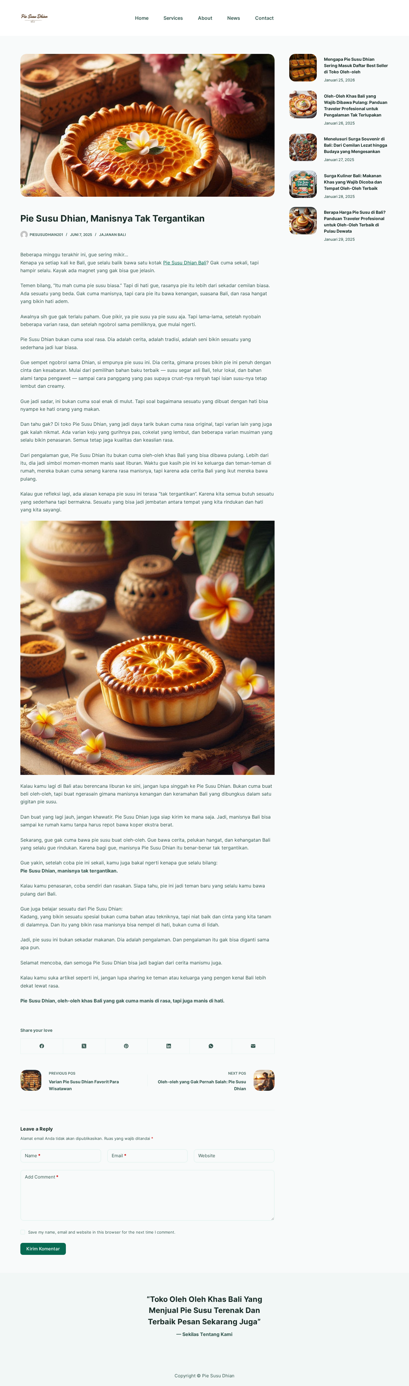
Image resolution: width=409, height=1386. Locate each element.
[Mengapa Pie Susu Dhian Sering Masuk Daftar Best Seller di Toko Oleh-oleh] (303, 67)
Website (206, 1155)
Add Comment (41, 1177)
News (233, 18)
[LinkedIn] (169, 1046)
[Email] (253, 1046)
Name (32, 1155)
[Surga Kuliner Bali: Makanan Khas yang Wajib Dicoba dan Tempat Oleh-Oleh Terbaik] (303, 184)
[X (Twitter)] (84, 1046)
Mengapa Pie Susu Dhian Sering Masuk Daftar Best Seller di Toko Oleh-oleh (356, 65)
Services (173, 18)
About (205, 18)
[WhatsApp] (211, 1046)
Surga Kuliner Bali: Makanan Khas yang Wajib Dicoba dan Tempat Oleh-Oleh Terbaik (353, 182)
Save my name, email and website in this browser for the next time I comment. (101, 1232)
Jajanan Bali (112, 234)
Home (142, 18)
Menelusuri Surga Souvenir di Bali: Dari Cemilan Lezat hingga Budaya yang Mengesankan (355, 145)
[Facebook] (42, 1046)
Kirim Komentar (43, 1249)
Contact (264, 18)
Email (119, 1155)
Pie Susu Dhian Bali (184, 263)
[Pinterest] (126, 1046)
